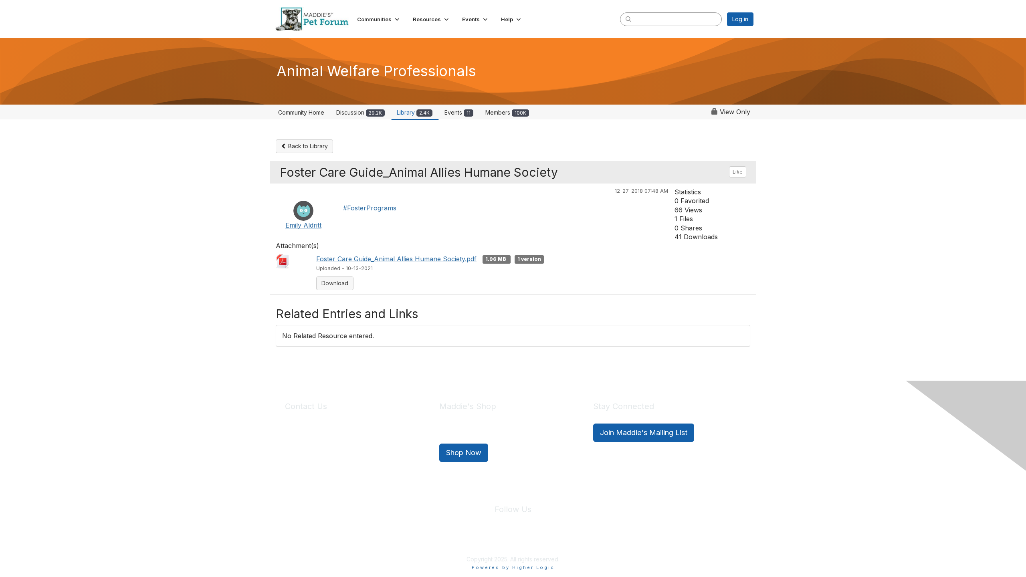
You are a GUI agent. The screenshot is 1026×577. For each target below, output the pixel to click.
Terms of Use (530, 540)
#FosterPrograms (369, 208)
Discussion (359, 112)
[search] (628, 18)
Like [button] (738, 172)
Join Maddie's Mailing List (643, 432)
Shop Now (463, 452)
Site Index (450, 540)
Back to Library (307, 146)
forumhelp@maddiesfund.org (341, 447)
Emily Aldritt (303, 225)
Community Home (301, 112)
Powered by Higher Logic (513, 567)
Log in (740, 19)
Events (457, 112)
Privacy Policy (489, 540)
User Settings (572, 540)
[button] (379, 19)
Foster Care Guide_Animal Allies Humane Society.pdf (396, 259)
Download (334, 283)
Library (413, 112)
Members (505, 112)
